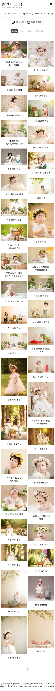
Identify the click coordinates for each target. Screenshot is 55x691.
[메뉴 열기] (51, 4)
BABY (14, 31)
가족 (29, 31)
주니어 (22, 31)
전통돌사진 (38, 31)
